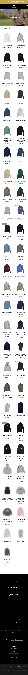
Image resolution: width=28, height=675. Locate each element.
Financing (14, 612)
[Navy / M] (21, 305)
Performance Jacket (7, 355)
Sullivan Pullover (20, 276)
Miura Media (14, 614)
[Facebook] (8, 587)
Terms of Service (11, 667)
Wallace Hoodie (7, 541)
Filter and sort (7, 28)
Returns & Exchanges (14, 602)
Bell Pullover (7, 276)
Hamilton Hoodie (21, 120)
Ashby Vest (20, 395)
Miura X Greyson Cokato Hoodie (21, 374)
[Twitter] (11, 587)
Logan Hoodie (7, 102)
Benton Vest (20, 541)
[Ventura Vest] (7, 408)
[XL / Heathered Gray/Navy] (7, 287)
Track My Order (14, 600)
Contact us (14, 598)
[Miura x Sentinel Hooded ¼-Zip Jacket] (7, 366)
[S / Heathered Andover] (21, 152)
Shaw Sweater (20, 160)
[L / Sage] (7, 131)
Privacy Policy (3, 667)
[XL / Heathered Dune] (7, 192)
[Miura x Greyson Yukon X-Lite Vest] (21, 346)
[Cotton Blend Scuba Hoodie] (7, 38)
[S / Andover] (7, 112)
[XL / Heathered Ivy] (21, 192)
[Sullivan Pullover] (21, 268)
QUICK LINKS (13, 595)
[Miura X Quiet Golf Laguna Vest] (7, 490)
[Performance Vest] (21, 408)
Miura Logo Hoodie (7, 457)
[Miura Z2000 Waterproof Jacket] (7, 552)
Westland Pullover (7, 257)
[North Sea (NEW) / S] (21, 210)
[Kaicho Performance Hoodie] (21, 428)
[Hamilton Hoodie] (21, 112)
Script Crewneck (20, 65)
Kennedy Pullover (7, 312)
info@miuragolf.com (14, 652)
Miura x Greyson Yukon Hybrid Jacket (21, 334)
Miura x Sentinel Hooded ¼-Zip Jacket (7, 375)
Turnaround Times (14, 606)
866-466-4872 (14, 648)
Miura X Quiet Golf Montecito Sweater (20, 478)
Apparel (6, 10)
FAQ (14, 608)
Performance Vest (21, 416)
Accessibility (14, 622)
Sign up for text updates (17, 640)
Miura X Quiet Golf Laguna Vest (7, 499)
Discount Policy (14, 604)
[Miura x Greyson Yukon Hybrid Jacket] (21, 325)
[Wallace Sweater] (21, 174)
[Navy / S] (7, 229)
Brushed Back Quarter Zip (21, 46)
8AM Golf (16, 670)
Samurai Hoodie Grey (7, 477)
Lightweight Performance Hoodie (7, 140)
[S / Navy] (7, 152)
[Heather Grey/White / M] (21, 76)
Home (2, 10)
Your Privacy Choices (22, 667)
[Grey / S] (7, 210)
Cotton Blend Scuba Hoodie (7, 46)
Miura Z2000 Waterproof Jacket (7, 561)
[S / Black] (21, 131)
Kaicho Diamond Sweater (7, 436)
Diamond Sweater (7, 218)
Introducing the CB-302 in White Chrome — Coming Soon (14, 2)
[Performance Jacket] (7, 346)
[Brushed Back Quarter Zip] (21, 38)
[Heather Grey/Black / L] (7, 76)
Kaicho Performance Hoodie (21, 437)
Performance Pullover (21, 313)
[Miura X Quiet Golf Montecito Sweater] (21, 469)
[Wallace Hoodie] (7, 533)
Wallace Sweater (20, 181)
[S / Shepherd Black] (21, 366)
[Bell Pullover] (7, 268)
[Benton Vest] (21, 533)
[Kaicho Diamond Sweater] (7, 428)
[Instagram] (14, 587)
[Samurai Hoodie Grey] (7, 469)
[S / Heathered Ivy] (21, 94)
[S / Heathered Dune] (7, 94)
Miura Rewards (14, 617)
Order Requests (14, 610)
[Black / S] (21, 58)
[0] (26, 6)
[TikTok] (19, 587)
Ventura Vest (7, 415)
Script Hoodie (7, 65)
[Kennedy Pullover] (7, 305)
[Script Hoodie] (7, 58)
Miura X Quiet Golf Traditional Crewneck (20, 500)
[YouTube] (16, 587)
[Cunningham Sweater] (21, 229)
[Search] (24, 6)
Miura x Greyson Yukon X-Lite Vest (20, 355)
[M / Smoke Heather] (7, 388)
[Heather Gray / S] (21, 490)
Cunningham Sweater (20, 237)
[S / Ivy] (21, 248)
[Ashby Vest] (21, 388)
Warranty (14, 616)
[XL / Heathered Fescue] (21, 287)
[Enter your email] (25, 636)
